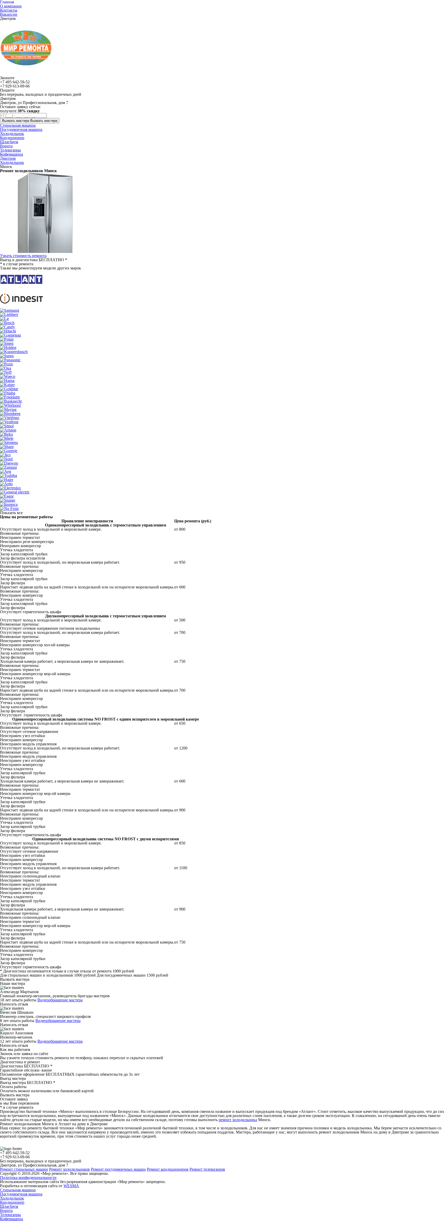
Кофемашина (11, 1219)
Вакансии (8, 14)
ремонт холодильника (238, 1120)
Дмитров (8, 158)
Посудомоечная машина (21, 1194)
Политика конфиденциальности (28, 1177)
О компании (11, 6)
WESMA (71, 1186)
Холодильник (12, 162)
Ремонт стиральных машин (24, 1169)
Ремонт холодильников (69, 1169)
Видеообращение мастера (60, 1000)
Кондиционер (12, 1202)
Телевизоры (10, 1214)
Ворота (6, 1210)
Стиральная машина (18, 1190)
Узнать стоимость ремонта (23, 255)
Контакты (8, 10)
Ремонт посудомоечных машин (118, 1169)
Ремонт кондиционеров (167, 1169)
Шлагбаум (9, 1206)
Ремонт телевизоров (207, 1169)
